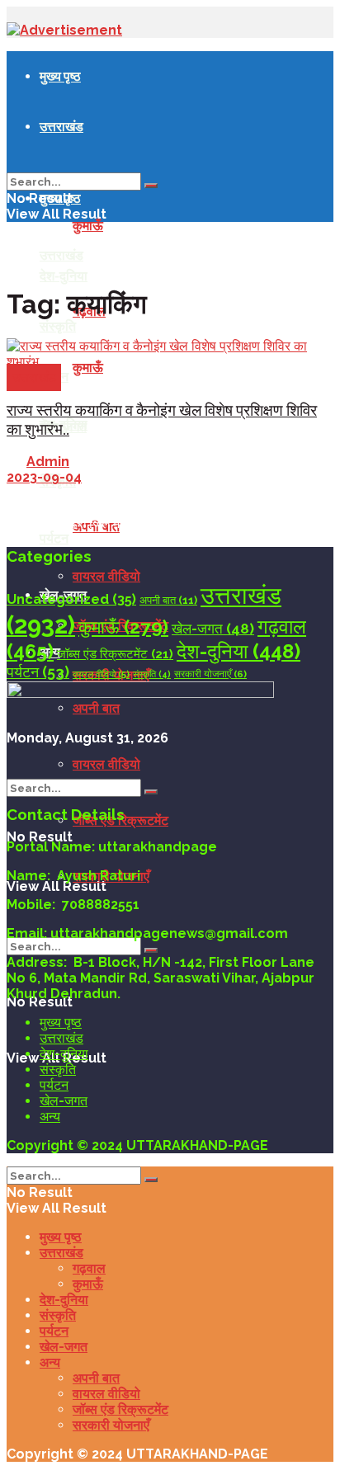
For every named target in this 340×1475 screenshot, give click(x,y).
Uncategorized (71, 599)
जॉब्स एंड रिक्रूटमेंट (115, 654)
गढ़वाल (89, 1268)
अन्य (50, 1116)
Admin (47, 461)
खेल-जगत (213, 628)
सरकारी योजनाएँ (210, 674)
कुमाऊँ (88, 225)
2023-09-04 (44, 477)
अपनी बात (168, 600)
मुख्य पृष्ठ (60, 76)
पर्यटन (54, 538)
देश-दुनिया (63, 275)
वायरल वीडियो (106, 576)
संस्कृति (152, 674)
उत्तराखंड (61, 126)
